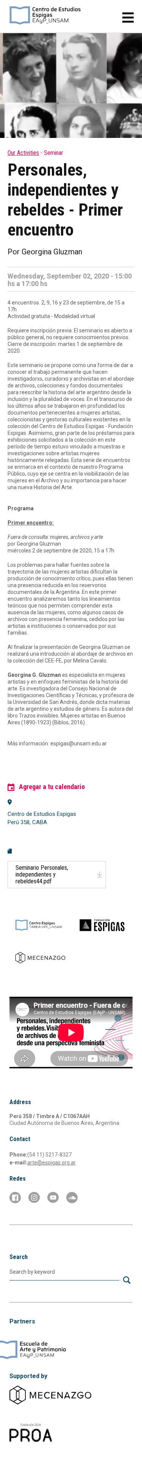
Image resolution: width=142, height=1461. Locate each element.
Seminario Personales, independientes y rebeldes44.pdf (42, 874)
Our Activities (23, 152)
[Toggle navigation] (125, 17)
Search (18, 1257)
